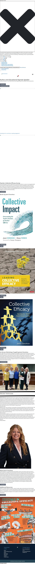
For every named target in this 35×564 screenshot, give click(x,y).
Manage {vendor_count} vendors (7, 64)
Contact (5, 555)
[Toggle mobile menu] (33, 74)
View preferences (9, 67)
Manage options (4, 62)
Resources (6, 554)
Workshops (6, 553)
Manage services (4, 63)
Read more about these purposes (7, 65)
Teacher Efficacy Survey (8, 551)
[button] (17, 26)
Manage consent (3, 563)
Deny (4, 67)
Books (5, 552)
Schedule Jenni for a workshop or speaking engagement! (10, 133)
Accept (1, 67)
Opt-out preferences (5, 68)
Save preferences (16, 67)
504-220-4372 (27, 549)
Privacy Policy (3, 69)
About (5, 550)
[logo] (4, 74)
